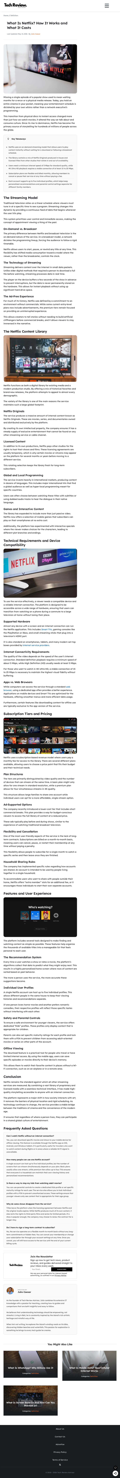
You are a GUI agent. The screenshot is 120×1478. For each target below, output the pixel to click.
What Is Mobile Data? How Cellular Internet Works (89, 1369)
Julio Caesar (35, 34)
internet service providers (36, 645)
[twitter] (60, 1465)
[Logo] (16, 3)
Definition (35, 1373)
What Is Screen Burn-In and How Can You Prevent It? (30, 1404)
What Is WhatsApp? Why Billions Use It (30, 1367)
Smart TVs (46, 629)
